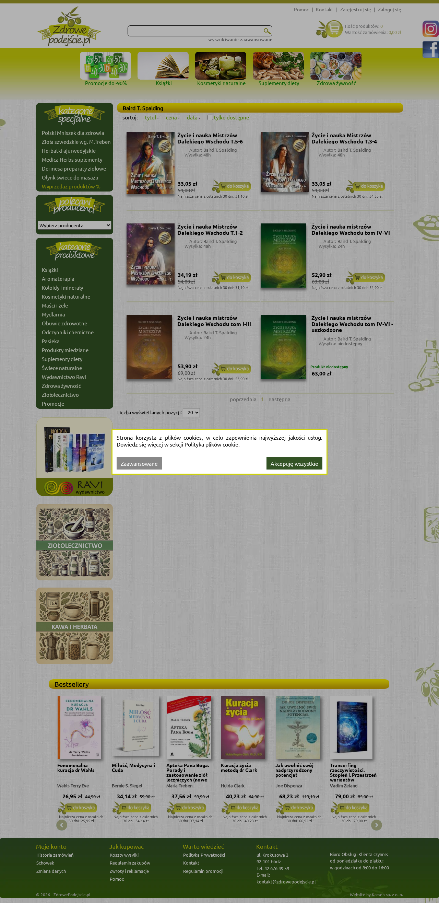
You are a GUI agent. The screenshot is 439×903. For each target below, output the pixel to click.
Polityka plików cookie (211, 444)
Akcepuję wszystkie (294, 463)
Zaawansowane (139, 463)
